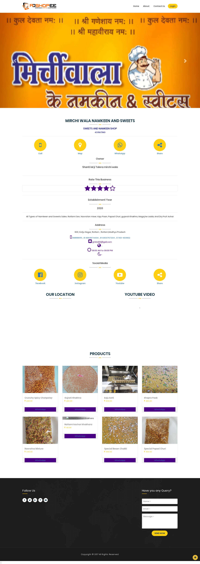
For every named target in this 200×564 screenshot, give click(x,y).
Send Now (159, 533)
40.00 (68, 427)
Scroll (195, 557)
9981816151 (77, 237)
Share (160, 153)
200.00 (29, 401)
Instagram (80, 283)
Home (136, 6)
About (146, 6)
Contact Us (159, 6)
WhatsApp (120, 153)
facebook (40, 283)
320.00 (148, 451)
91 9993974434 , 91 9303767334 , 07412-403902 (106, 237)
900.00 (109, 401)
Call (40, 153)
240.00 (29, 451)
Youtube (120, 283)
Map (80, 153)
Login (173, 6)
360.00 (148, 401)
